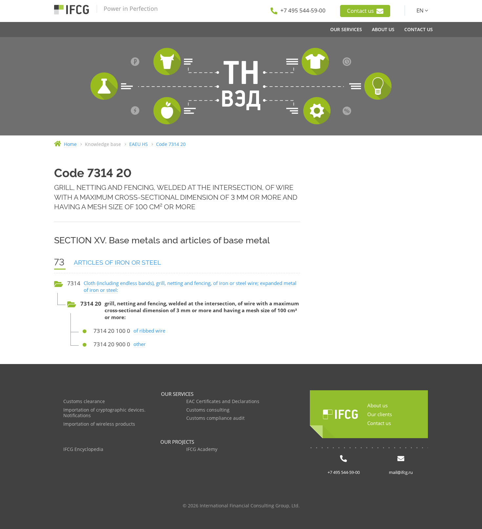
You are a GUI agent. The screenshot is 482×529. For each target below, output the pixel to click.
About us (377, 405)
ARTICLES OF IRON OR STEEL (117, 262)
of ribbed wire (149, 330)
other (139, 344)
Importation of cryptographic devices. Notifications (104, 413)
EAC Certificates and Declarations (222, 401)
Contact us (361, 10)
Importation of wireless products (99, 424)
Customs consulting (208, 410)
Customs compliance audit (215, 418)
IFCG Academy (201, 449)
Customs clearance (84, 401)
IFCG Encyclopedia (83, 449)
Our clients (379, 414)
